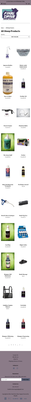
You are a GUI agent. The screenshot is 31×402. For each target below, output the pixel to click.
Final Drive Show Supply (17, 394)
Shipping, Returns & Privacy (15, 361)
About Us (15, 359)
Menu (4, 3)
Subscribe (26, 379)
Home (2, 27)
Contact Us (15, 355)
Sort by (3, 34)
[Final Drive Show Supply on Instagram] (17, 368)
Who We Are (15, 357)
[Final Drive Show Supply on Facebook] (14, 368)
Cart (29, 3)
